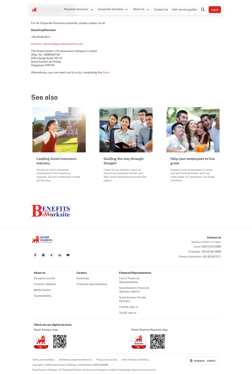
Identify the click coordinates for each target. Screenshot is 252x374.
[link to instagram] (43, 255)
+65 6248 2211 (211, 256)
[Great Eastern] (34, 9)
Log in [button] (214, 9)
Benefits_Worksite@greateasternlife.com (57, 44)
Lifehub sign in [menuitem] (128, 307)
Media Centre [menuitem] (42, 290)
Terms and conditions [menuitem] (43, 359)
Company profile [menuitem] (44, 278)
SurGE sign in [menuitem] (127, 312)
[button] (205, 9)
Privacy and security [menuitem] (106, 359)
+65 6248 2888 (211, 251)
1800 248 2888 (211, 246)
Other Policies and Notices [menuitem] (135, 359)
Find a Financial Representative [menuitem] (129, 280)
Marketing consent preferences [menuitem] (75, 359)
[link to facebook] (35, 255)
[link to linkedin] (60, 255)
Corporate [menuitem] (82, 278)
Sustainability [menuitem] (42, 295)
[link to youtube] (68, 255)
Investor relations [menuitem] (45, 284)
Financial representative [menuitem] (91, 284)
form (106, 72)
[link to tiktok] (51, 255)
